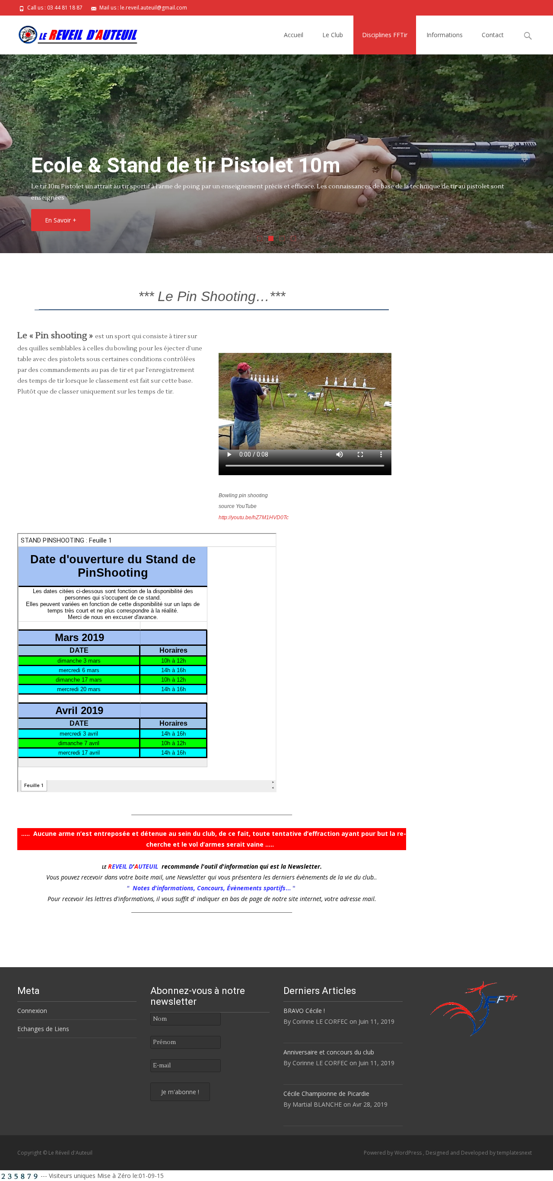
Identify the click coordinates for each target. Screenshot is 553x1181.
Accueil (293, 35)
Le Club (332, 35)
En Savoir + (60, 220)
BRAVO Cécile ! (304, 1010)
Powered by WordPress (393, 1152)
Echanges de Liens (43, 1029)
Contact (493, 35)
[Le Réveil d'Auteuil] (70, 33)
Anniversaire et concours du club (328, 1052)
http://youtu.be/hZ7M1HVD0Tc (254, 517)
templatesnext (514, 1152)
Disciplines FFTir (384, 35)
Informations (444, 35)
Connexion (32, 1010)
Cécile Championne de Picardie (326, 1093)
